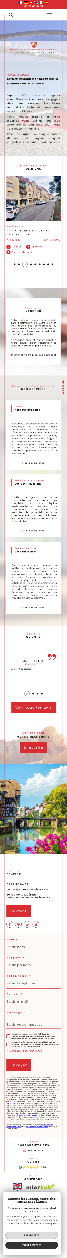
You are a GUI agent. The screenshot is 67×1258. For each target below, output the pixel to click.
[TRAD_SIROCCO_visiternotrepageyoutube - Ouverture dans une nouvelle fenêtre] (36, 924)
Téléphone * (18, 976)
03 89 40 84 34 (17, 884)
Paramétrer (31, 1235)
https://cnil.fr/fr (13, 1103)
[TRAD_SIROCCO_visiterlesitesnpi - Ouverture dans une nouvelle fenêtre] (17, 1187)
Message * (16, 1012)
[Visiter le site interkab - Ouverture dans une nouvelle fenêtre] (40, 1186)
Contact (63, 388)
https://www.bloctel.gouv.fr (28, 1115)
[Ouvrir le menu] (49, 14)
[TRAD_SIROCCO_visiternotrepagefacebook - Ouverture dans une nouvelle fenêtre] (9, 924)
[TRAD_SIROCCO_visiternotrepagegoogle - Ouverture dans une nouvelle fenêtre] (18, 924)
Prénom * (15, 957)
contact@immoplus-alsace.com (28, 889)
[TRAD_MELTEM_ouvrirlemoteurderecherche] (11, 15)
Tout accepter (31, 1245)
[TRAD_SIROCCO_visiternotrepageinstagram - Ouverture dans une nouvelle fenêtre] (27, 924)
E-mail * (14, 994)
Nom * (12, 939)
